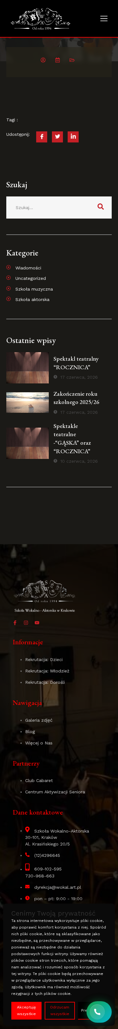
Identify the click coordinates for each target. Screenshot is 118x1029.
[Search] (101, 207)
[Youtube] (37, 622)
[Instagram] (26, 622)
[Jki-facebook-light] (15, 622)
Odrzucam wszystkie (59, 1010)
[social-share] (41, 136)
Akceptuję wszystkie (26, 1010)
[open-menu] (104, 19)
